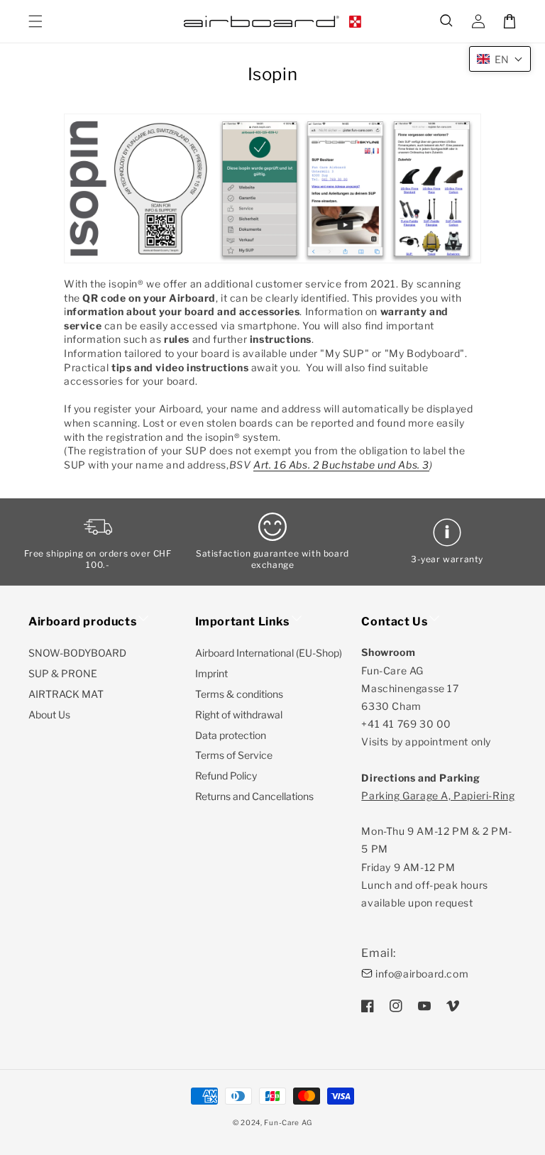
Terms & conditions (239, 694)
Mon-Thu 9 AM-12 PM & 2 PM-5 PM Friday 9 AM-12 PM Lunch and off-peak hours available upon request (437, 849)
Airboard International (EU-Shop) (268, 653)
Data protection (230, 735)
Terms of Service (233, 755)
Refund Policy (226, 776)
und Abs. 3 (403, 465)
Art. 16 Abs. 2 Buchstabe (315, 465)
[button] (447, 21)
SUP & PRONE (62, 673)
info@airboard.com (421, 974)
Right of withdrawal (238, 714)
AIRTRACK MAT (66, 694)
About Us (49, 714)
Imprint (211, 673)
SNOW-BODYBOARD (77, 653)
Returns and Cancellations (254, 796)
